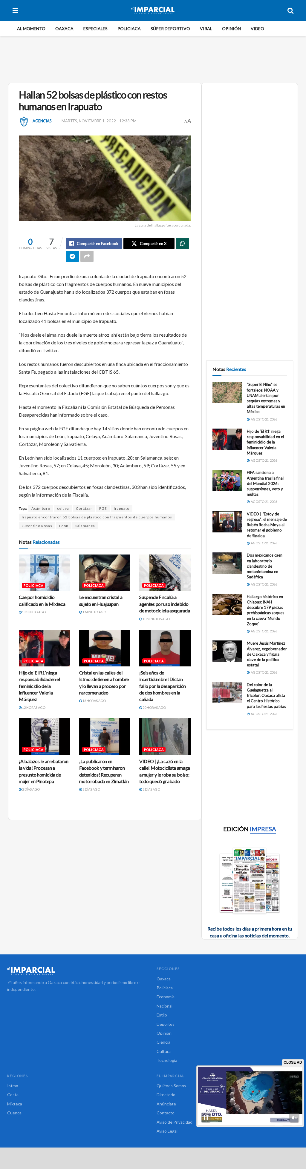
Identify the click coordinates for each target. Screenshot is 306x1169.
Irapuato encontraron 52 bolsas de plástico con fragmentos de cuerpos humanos (97, 517)
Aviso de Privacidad (174, 1122)
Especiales (95, 28)
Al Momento (31, 28)
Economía (166, 996)
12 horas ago (33, 707)
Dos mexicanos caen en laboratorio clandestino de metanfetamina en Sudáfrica (264, 566)
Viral (206, 28)
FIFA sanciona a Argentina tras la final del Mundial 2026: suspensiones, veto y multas (265, 483)
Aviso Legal (167, 1130)
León (63, 525)
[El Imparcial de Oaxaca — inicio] (78, 970)
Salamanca (85, 525)
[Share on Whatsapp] (182, 243)
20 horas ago (154, 707)
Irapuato (121, 508)
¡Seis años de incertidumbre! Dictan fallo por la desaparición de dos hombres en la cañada (162, 686)
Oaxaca (64, 28)
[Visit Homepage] (153, 10)
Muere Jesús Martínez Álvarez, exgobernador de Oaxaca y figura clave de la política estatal (267, 654)
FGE (103, 508)
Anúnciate (166, 1103)
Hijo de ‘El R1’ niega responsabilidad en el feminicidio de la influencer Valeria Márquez (39, 686)
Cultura (164, 1051)
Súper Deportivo (170, 28)
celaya (63, 508)
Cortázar (84, 508)
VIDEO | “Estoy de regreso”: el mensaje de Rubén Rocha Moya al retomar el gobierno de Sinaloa (267, 525)
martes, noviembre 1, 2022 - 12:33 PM (99, 120)
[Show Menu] (15, 10)
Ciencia (163, 1042)
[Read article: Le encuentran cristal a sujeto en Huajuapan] (105, 573)
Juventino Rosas (37, 525)
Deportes (166, 1024)
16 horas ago (94, 701)
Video (257, 28)
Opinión (231, 28)
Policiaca (129, 28)
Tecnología (167, 1060)
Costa (13, 1094)
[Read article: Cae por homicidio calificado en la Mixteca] (44, 573)
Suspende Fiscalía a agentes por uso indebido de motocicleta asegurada (164, 603)
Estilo (162, 1014)
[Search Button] (290, 10)
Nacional (164, 1005)
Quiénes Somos (171, 1085)
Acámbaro (40, 508)
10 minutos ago (156, 619)
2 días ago (31, 789)
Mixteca (14, 1103)
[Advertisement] (153, 58)
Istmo (12, 1085)
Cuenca (14, 1112)
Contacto (166, 1112)
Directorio (166, 1094)
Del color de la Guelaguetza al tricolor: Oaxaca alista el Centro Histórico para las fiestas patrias (266, 695)
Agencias (42, 120)
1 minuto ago (34, 612)
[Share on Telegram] (72, 256)
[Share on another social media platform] (87, 256)
